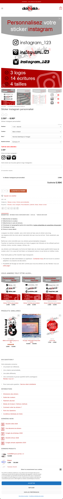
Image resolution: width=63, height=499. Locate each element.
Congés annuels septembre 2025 (15, 442)
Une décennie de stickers (13, 428)
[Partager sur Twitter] (8, 208)
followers (9, 204)
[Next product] (2, 115)
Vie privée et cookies (23, 496)
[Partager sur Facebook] (5, 208)
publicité (32, 204)
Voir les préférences (31, 492)
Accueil (3, 106)
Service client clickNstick (28, 384)
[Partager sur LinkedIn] (17, 208)
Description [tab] (5, 214)
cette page (6, 265)
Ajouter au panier (18, 191)
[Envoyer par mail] (11, 208)
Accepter (31, 483)
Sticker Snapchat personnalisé (52, 303)
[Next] (58, 52)
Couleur (3, 131)
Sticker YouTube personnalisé (31, 303)
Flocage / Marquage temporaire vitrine (31, 341)
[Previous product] (6, 115)
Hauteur (3, 126)
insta (14, 204)
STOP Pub (52, 340)
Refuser (31, 487)
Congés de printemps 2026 (14, 433)
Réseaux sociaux (12, 202)
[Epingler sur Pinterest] (14, 208)
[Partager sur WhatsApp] (2, 208)
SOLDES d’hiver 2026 (12, 438)
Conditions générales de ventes (36, 496)
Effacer (60, 124)
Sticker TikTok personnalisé (10, 303)
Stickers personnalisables (16, 106)
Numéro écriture (5, 141)
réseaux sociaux (43, 204)
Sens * (3, 136)
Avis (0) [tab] (33, 214)
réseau (36, 204)
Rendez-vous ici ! (8, 379)
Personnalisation (25, 204)
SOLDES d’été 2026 (11, 424)
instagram (18, 204)
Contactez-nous (38, 258)
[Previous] (4, 52)
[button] (60, 469)
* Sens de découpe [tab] (41, 214)
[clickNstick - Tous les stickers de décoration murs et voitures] (31, 8)
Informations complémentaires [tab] (19, 214)
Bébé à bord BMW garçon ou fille (11, 341)
